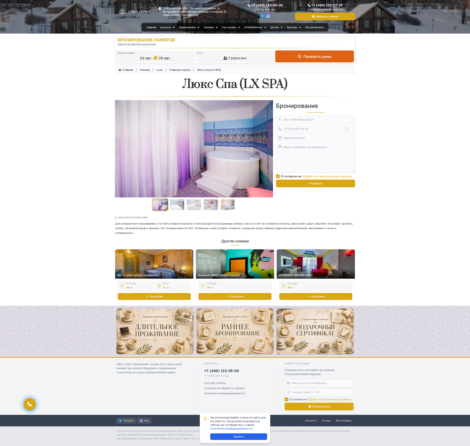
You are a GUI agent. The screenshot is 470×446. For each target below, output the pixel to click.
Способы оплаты (215, 383)
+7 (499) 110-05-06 (267, 5)
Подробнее (156, 296)
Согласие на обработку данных (224, 388)
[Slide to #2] (177, 204)
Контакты (311, 420)
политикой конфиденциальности (231, 428)
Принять (238, 436)
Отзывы (326, 420)
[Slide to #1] (160, 205)
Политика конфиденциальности (224, 393)
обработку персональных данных (327, 176)
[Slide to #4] (211, 204)
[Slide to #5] (228, 204)
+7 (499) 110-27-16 (326, 5)
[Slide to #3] (194, 204)
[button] (155, 331)
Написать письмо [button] (327, 16)
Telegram (128, 420)
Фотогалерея (343, 420)
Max (146, 420)
